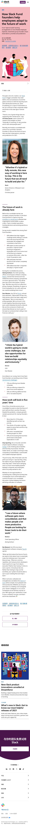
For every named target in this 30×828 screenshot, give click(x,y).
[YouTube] (20, 769)
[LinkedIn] (6, 769)
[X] (16, 769)
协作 (3, 10)
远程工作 (14, 47)
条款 (6, 813)
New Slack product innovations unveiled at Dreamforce (12, 687)
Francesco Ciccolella (10, 41)
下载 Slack (4, 809)
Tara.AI (24, 549)
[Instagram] (10, 769)
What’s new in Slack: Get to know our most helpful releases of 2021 (14, 708)
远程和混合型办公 (13, 45)
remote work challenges (9, 380)
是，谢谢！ (15, 618)
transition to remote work (10, 219)
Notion (4, 277)
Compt (4, 447)
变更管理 (4, 45)
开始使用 (22, 2)
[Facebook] (13, 769)
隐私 (2, 813)
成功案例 (8, 47)
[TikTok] (23, 769)
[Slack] (5, 2)
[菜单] (28, 2)
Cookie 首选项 (13, 813)
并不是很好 (15, 624)
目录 (2, 83)
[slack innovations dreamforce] (15, 666)
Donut (19, 293)
